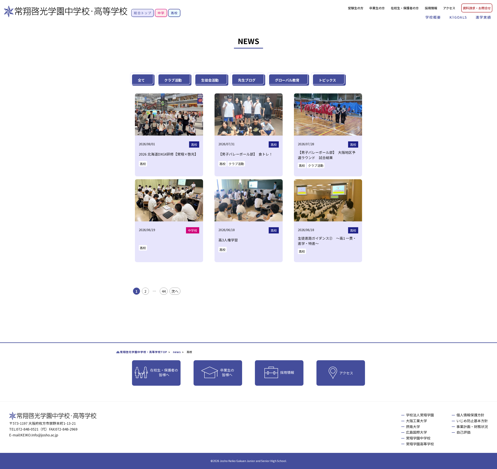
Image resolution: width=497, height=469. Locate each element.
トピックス (327, 80)
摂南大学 (413, 426)
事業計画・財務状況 (472, 426)
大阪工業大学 (416, 420)
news (177, 352)
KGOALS (458, 17)
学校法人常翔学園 (420, 414)
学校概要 (433, 17)
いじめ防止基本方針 (472, 420)
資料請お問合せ (477, 8)
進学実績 (483, 17)
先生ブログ (246, 80)
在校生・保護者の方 (405, 8)
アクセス (449, 8)
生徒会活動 (210, 80)
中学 (161, 12)
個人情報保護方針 (470, 414)
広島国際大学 (416, 432)
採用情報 (431, 8)
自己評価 (463, 432)
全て (141, 80)
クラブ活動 (173, 80)
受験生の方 (355, 8)
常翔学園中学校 (418, 437)
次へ (174, 291)
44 (164, 291)
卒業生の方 (377, 8)
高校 (174, 12)
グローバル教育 (287, 80)
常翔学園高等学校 (420, 443)
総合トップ (142, 12)
